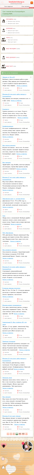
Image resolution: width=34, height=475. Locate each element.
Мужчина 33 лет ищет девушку (12, 416)
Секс (4, 216)
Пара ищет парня (12, 42)
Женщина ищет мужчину (14, 21)
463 (23, 434)
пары (8, 38)
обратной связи (19, 472)
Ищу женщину (11, 49)
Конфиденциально (8, 126)
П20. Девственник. (8, 233)
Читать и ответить (22, 86)
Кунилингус (6, 109)
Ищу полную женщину (9, 145)
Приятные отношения (9, 341)
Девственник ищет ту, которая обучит (14, 199)
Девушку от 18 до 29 (9, 77)
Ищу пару (9, 66)
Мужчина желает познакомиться (12, 305)
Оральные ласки (7, 378)
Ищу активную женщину (10, 250)
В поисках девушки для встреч (11, 288)
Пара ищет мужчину (13, 40)
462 (20, 434)
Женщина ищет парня (13, 23)
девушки (9, 28)
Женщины (10, 19)
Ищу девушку (11, 57)
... (16, 434)
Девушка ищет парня (13, 30)
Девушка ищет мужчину (14, 32)
